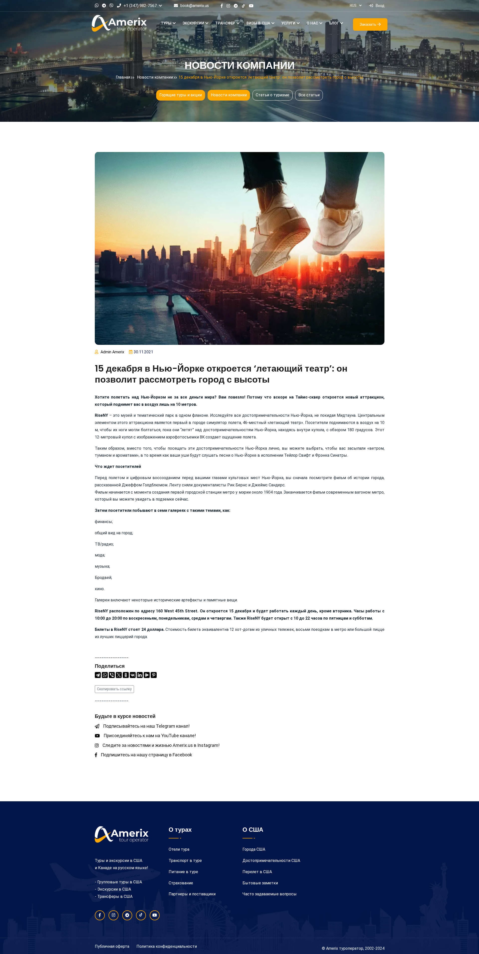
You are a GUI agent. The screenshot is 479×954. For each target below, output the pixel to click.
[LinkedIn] (140, 675)
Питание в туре (183, 871)
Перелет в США (257, 871)
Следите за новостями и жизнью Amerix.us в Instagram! (161, 745)
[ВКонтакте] (133, 675)
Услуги (288, 23)
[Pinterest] (154, 675)
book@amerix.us (194, 5)
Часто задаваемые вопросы (269, 894)
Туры (166, 23)
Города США (253, 849)
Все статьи (309, 95)
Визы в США (258, 23)
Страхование (181, 883)
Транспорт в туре (185, 860)
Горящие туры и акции (180, 95)
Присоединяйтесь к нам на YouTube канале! (150, 735)
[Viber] (112, 675)
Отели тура (179, 849)
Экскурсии (193, 23)
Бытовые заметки (260, 883)
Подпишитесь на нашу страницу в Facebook (146, 754)
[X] (119, 675)
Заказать (368, 24)
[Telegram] (98, 675)
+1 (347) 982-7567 (140, 5)
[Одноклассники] (126, 675)
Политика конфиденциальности (166, 946)
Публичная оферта (112, 946)
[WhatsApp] (105, 675)
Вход (379, 5)
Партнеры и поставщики (192, 894)
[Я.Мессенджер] (147, 675)
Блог (334, 23)
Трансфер (225, 23)
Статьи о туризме (272, 95)
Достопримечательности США (271, 860)
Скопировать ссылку (114, 689)
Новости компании (229, 95)
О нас (312, 23)
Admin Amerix (112, 352)
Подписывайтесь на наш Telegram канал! (146, 726)
